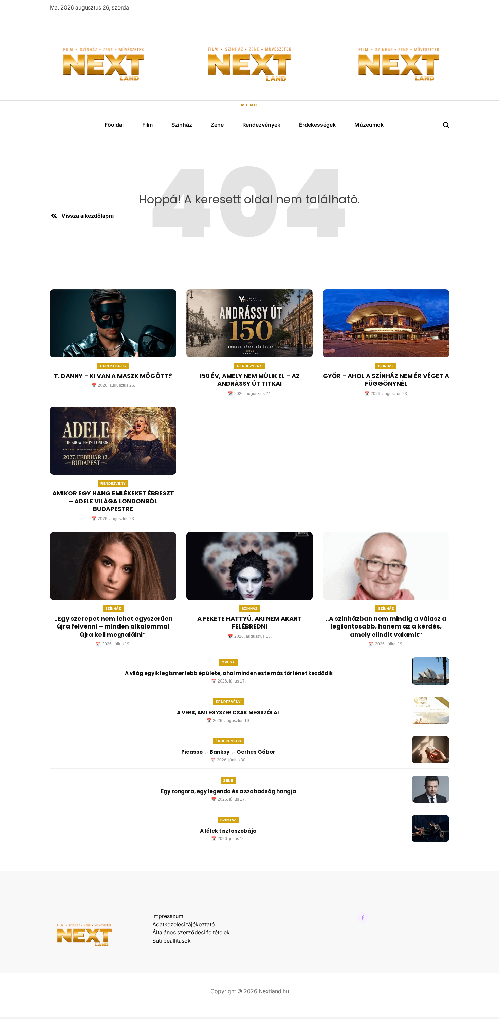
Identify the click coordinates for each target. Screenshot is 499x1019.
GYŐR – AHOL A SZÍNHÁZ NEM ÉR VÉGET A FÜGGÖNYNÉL (386, 379)
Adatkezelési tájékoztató (183, 924)
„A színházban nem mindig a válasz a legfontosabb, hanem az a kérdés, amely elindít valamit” (386, 626)
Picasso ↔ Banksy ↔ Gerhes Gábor (228, 752)
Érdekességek (317, 124)
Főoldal (114, 124)
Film (147, 124)
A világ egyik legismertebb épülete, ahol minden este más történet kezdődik (228, 673)
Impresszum (167, 916)
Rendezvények (261, 124)
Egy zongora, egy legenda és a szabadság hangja (228, 791)
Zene (217, 124)
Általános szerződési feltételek (191, 932)
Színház (181, 124)
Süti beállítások (171, 940)
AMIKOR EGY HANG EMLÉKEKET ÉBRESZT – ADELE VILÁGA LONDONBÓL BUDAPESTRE (113, 501)
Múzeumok (369, 124)
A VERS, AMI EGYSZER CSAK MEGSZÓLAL (228, 712)
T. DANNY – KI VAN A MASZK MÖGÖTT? (113, 375)
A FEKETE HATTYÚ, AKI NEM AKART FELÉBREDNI (249, 622)
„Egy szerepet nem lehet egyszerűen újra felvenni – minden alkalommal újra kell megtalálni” (113, 626)
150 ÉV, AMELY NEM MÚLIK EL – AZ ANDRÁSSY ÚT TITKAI (249, 379)
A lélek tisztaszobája (228, 830)
